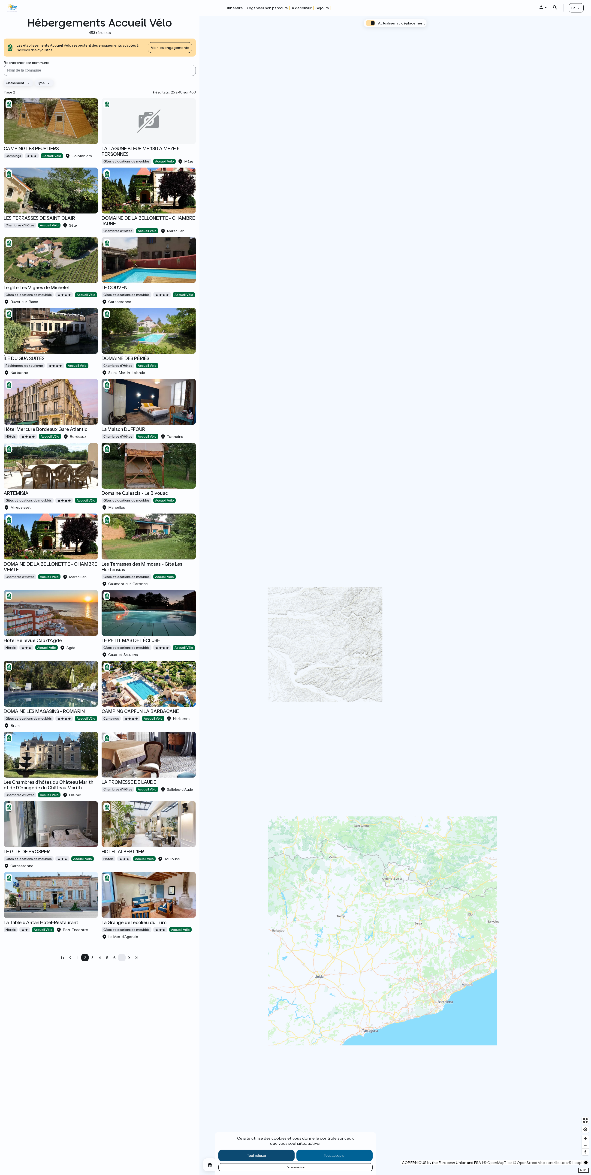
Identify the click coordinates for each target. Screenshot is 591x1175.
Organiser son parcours (267, 8)
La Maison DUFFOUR (123, 429)
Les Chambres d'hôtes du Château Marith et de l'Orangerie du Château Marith (48, 784)
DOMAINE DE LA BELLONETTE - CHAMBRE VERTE (50, 566)
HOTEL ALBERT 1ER (123, 851)
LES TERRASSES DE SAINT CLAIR (39, 218)
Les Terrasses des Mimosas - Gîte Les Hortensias (142, 566)
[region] (395, 595)
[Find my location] (585, 1129)
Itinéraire (235, 8)
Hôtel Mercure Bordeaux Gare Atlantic (45, 429)
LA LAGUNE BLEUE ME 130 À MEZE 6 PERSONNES (141, 151)
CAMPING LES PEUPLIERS (31, 148)
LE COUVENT (116, 287)
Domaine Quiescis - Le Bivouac (135, 493)
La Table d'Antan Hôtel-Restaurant (41, 922)
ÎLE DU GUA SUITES (24, 358)
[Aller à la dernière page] (136, 957)
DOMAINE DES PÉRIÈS (125, 358)
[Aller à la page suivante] (129, 957)
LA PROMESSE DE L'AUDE (129, 782)
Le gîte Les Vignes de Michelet (37, 287)
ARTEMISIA (16, 493)
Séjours (322, 8)
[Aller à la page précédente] (70, 957)
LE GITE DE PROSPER (27, 851)
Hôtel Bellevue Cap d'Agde (33, 640)
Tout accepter (335, 1155)
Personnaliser (296, 1167)
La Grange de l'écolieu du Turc (134, 922)
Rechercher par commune (26, 62)
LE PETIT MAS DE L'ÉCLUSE (131, 640)
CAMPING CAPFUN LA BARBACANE (140, 711)
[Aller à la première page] (62, 957)
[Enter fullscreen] (585, 1120)
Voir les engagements (170, 47)
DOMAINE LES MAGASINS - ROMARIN (44, 711)
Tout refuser (256, 1155)
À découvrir (302, 8)
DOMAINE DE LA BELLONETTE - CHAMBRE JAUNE (148, 220)
